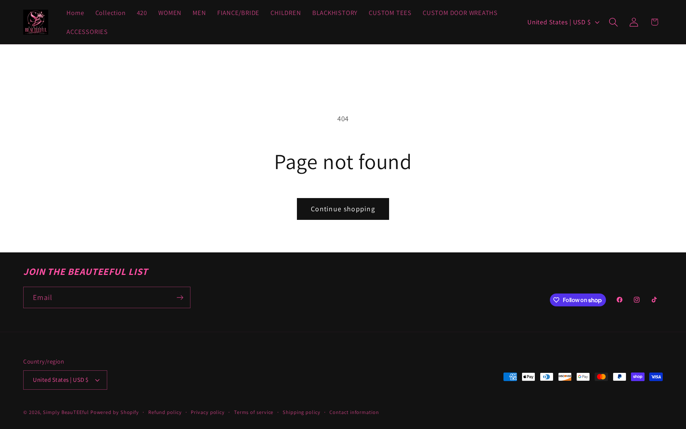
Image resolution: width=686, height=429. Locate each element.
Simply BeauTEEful (66, 411)
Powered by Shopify (114, 411)
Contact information (354, 411)
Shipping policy (301, 411)
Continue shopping (343, 208)
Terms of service (254, 411)
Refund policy (165, 411)
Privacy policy (208, 411)
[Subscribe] (180, 298)
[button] (613, 22)
